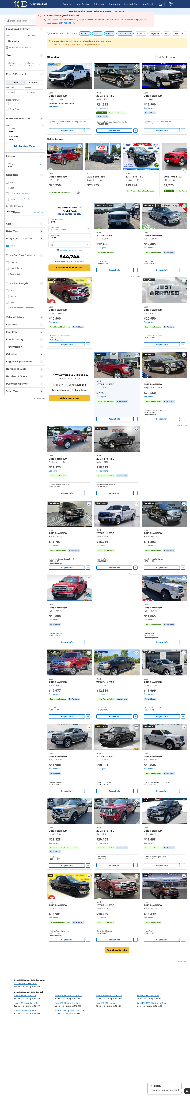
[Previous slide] (50, 170)
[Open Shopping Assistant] (187, 1091)
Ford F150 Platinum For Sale (68, 995)
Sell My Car (99, 4)
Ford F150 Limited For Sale (109, 995)
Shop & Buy (114, 4)
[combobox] (24, 21)
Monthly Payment (57, 220)
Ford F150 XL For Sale (106, 1003)
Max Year (30, 63)
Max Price (29, 87)
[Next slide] (183, 170)
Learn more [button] (38, 212)
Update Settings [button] (79, 261)
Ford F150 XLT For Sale (25, 995)
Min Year (11, 63)
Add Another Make (24, 146)
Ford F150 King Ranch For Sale (69, 1010)
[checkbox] (12, 104)
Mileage (11, 164)
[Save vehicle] (89, 66)
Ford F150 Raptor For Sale (67, 1003)
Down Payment (56, 235)
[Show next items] (182, 33)
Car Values (68, 4)
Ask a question (69, 398)
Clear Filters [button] (71, 33)
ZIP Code (31, 35)
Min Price (10, 87)
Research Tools (131, 4)
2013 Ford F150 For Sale (25, 983)
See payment (54, 106)
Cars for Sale (83, 4)
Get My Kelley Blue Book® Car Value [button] (71, 250)
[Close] (178, 1085)
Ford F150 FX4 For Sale (25, 1010)
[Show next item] (134, 364)
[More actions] (88, 130)
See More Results (117, 950)
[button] (160, 4)
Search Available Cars (69, 267)
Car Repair (148, 4)
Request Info (67, 130)
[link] (102, 116)
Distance (10, 35)
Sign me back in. (67, 22)
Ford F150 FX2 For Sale (148, 995)
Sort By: (160, 57)
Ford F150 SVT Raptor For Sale (151, 1003)
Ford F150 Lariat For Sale (26, 1003)
